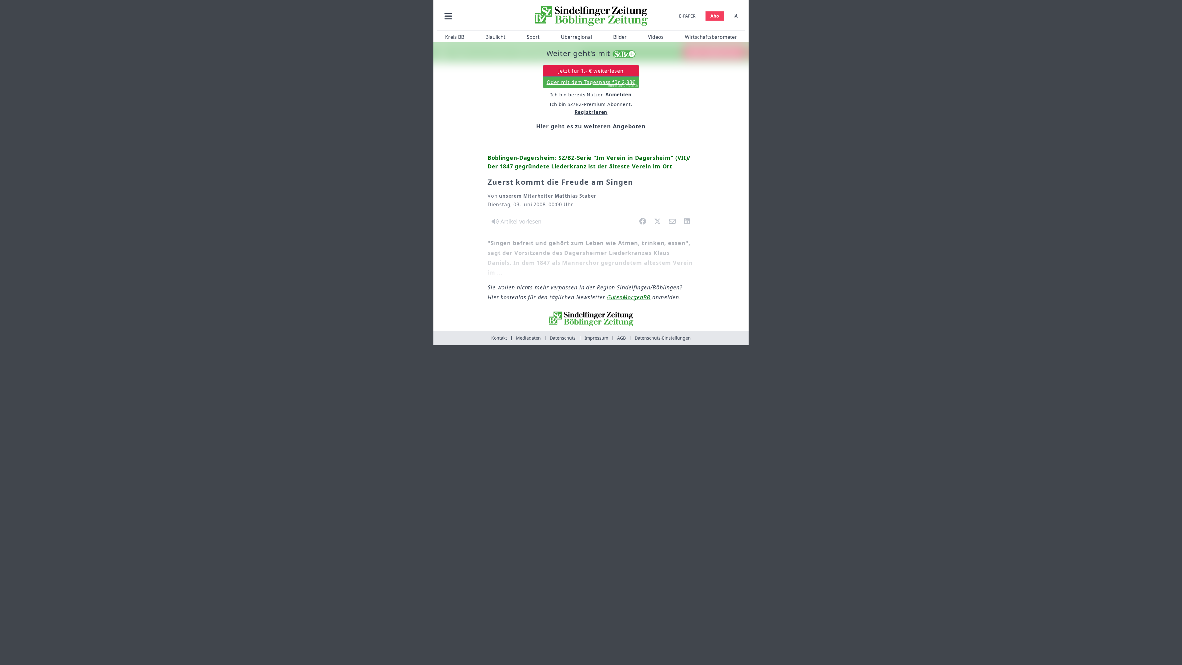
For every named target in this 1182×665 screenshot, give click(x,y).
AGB (621, 338)
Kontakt (499, 338)
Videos (656, 37)
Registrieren (591, 112)
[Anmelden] (736, 16)
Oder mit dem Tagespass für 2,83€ (593, 83)
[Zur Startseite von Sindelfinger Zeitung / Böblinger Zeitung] (591, 16)
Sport (533, 37)
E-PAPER (687, 16)
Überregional (576, 37)
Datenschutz (563, 338)
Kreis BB (454, 37)
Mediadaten (528, 338)
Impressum (596, 338)
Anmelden (618, 94)
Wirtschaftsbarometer (711, 37)
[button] (481, 16)
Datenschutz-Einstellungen (663, 338)
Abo (714, 16)
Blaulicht (495, 37)
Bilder (620, 37)
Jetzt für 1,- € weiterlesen (590, 70)
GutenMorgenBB (629, 297)
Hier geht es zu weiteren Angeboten (591, 126)
